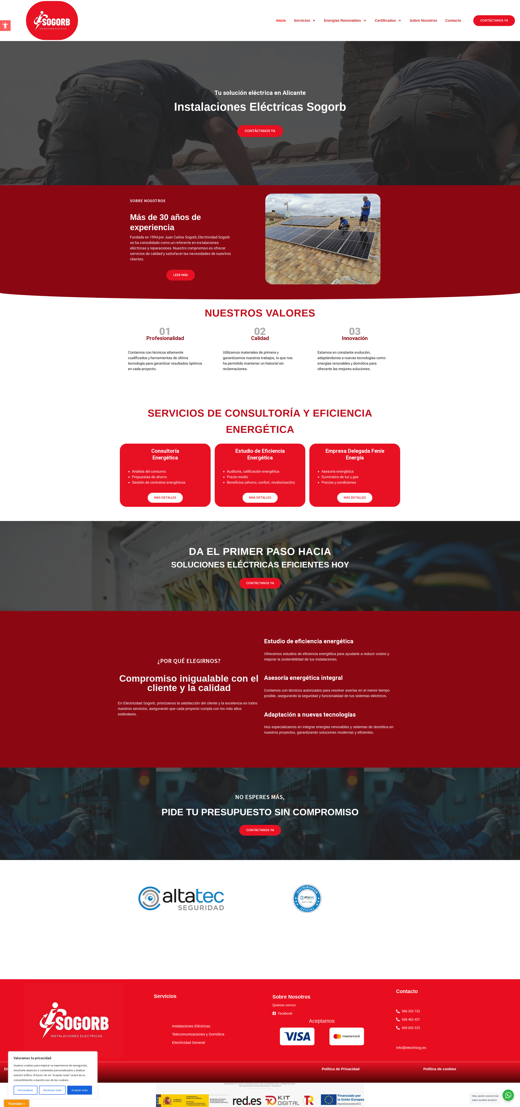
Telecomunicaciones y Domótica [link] (198, 1034)
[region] (53, 1075)
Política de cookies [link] (439, 1069)
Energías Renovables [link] (342, 20)
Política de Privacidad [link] (341, 1069)
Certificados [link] (385, 20)
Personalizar (25, 1090)
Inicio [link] (281, 20)
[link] (5, 25)
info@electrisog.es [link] (411, 1048)
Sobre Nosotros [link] (423, 20)
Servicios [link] (302, 20)
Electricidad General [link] (188, 1043)
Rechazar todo (52, 1090)
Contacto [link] (453, 20)
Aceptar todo (80, 1090)
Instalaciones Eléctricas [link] (191, 1026)
